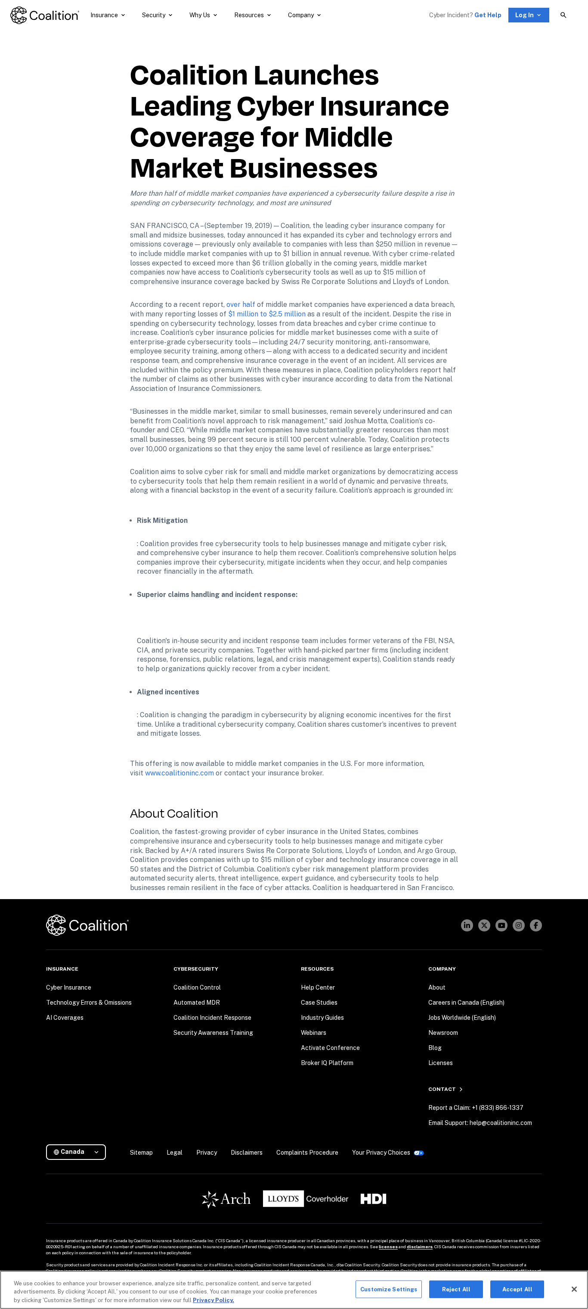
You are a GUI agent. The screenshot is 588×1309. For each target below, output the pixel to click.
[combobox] (79, 1152)
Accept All (517, 1289)
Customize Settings (388, 1289)
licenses (388, 1246)
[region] (294, 1290)
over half (240, 304)
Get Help (487, 15)
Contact (442, 1089)
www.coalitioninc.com (179, 773)
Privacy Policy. (213, 1300)
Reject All (456, 1289)
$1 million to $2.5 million (267, 314)
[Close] (574, 1289)
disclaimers (420, 1246)
